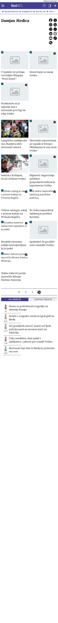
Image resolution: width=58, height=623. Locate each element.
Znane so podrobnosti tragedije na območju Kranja (28, 308)
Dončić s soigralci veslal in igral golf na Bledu (31, 318)
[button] (2, 5)
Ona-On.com (41, 11)
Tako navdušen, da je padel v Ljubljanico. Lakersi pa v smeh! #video (30, 340)
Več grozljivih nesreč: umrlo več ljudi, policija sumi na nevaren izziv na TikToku (30, 329)
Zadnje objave (43, 299)
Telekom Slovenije (50, 1)
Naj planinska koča (11, 11)
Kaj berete (15, 299)
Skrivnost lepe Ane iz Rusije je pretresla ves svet (31, 350)
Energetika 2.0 (27, 11)
